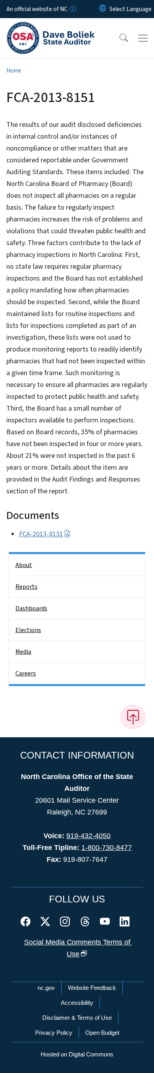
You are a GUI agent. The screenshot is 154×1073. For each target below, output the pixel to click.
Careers (25, 673)
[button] (118, 38)
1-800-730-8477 (106, 848)
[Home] (50, 27)
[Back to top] (133, 717)
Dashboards (31, 608)
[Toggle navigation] (143, 38)
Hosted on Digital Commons (77, 1054)
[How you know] (72, 9)
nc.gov (46, 987)
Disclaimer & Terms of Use (77, 1017)
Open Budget (102, 1032)
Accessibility (77, 1002)
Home (13, 70)
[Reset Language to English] (102, 9)
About (23, 565)
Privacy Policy (53, 1032)
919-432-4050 (88, 836)
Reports (26, 586)
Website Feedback (92, 987)
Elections (28, 630)
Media (23, 651)
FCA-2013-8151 (41, 534)
